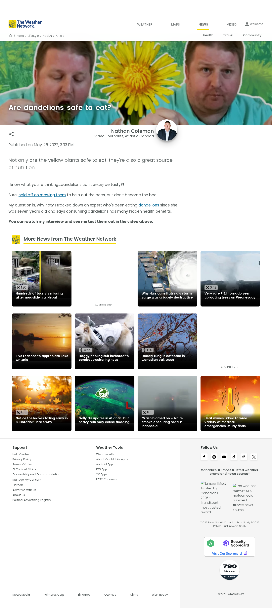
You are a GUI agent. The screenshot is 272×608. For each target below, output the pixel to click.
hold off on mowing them (42, 195)
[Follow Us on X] (254, 457)
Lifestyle (33, 36)
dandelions (148, 205)
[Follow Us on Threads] (244, 457)
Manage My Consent (27, 479)
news (20, 36)
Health (47, 36)
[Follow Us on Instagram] (214, 457)
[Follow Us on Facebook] (204, 457)
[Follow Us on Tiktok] (234, 457)
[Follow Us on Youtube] (224, 457)
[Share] (11, 134)
